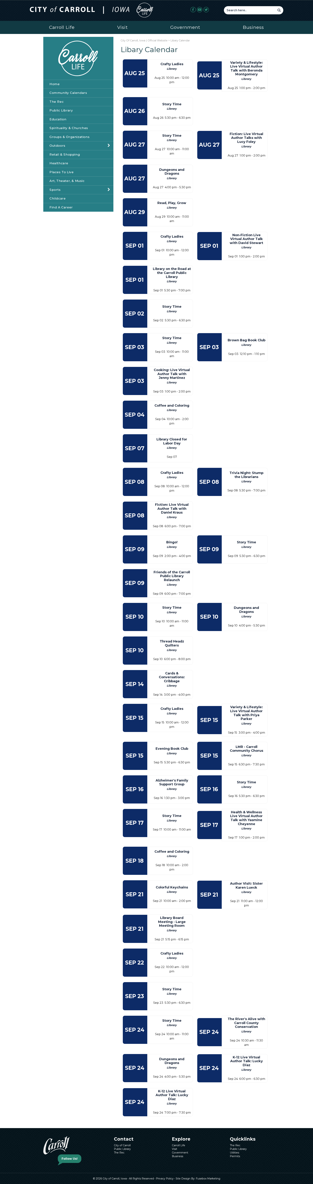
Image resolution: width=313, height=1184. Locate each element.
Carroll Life (62, 27)
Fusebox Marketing (208, 1178)
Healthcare (58, 163)
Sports (55, 190)
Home (54, 84)
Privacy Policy (165, 1178)
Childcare (57, 198)
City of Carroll (122, 1145)
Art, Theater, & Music (67, 181)
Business (253, 27)
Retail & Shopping (64, 154)
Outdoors (57, 145)
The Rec (56, 101)
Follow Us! (70, 1158)
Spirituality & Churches (68, 128)
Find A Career (61, 207)
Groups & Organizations (69, 137)
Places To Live (61, 172)
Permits (235, 1156)
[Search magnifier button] (279, 10)
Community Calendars (68, 93)
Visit (122, 27)
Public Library (61, 110)
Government (185, 27)
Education (57, 119)
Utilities (234, 1152)
